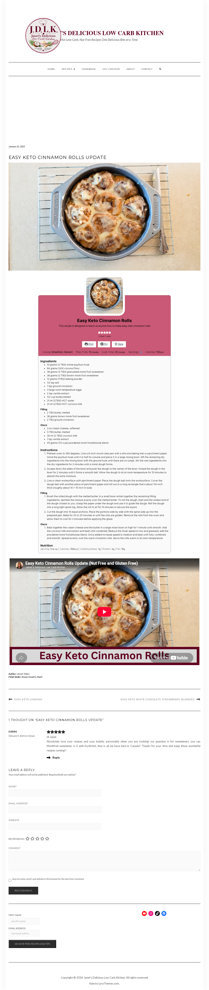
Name (13, 786)
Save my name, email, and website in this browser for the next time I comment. (48, 879)
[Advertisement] (104, 106)
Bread (25, 677)
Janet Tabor (23, 673)
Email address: (17, 928)
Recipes (67, 69)
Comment (14, 848)
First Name (15, 915)
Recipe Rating (16, 839)
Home (51, 69)
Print (90, 344)
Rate (120, 344)
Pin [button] (105, 344)
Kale (91, 983)
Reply (56, 757)
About (131, 69)
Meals (39, 677)
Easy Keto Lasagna (28, 699)
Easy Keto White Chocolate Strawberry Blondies (158, 699)
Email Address (18, 803)
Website (14, 820)
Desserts (32, 677)
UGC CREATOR (111, 69)
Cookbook (89, 69)
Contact (146, 69)
